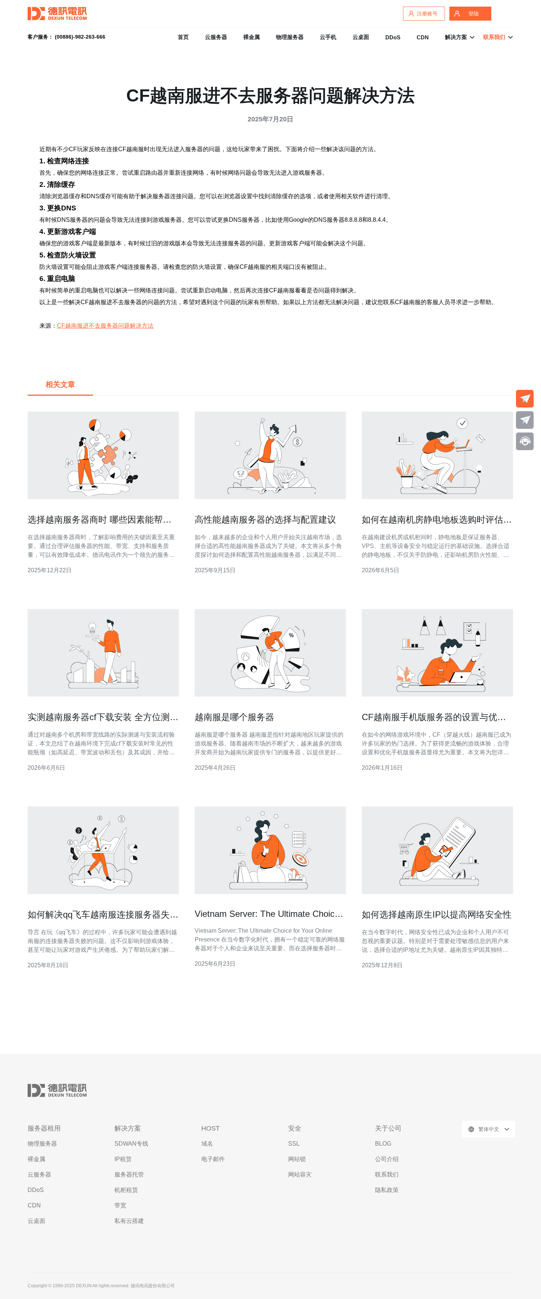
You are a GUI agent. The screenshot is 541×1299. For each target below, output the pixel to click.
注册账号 (427, 14)
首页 (183, 37)
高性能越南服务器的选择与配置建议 (265, 519)
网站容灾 (300, 1174)
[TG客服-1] (525, 399)
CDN (423, 37)
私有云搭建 (129, 1221)
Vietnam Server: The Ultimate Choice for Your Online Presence (267, 919)
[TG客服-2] (525, 420)
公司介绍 (387, 1159)
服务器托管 (129, 1174)
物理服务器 (290, 37)
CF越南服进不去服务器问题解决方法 (105, 326)
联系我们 (387, 1174)
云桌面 (361, 37)
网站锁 (297, 1159)
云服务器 (216, 37)
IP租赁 (123, 1159)
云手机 (328, 37)
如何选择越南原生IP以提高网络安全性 (437, 914)
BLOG (383, 1143)
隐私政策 (387, 1190)
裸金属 (251, 37)
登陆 (473, 14)
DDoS (392, 37)
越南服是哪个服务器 (234, 717)
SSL (294, 1143)
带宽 (120, 1205)
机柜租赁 (126, 1190)
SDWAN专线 (131, 1143)
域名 (207, 1143)
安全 (294, 1128)
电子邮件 (213, 1159)
